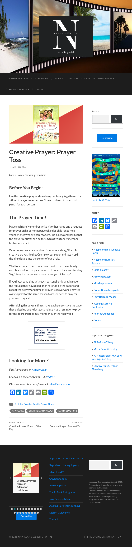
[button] (12, 509)
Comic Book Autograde (106, 289)
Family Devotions (67, 411)
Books (59, 78)
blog (103, 342)
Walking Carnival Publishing (102, 305)
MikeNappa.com (103, 283)
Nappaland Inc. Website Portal (66, 458)
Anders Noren (105, 537)
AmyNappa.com (18, 78)
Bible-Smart (101, 269)
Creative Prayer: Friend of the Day (25, 426)
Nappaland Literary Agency (64, 465)
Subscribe (107, 137)
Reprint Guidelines (104, 313)
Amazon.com (39, 369)
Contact (41, 89)
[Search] (116, 119)
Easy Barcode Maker (105, 296)
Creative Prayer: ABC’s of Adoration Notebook (26, 485)
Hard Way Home (19, 89)
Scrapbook (42, 78)
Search (95, 111)
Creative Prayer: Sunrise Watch (66, 424)
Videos (73, 78)
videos (51, 377)
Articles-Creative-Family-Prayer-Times (34, 404)
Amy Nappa (19, 167)
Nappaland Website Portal (35, 537)
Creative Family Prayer (99, 78)
